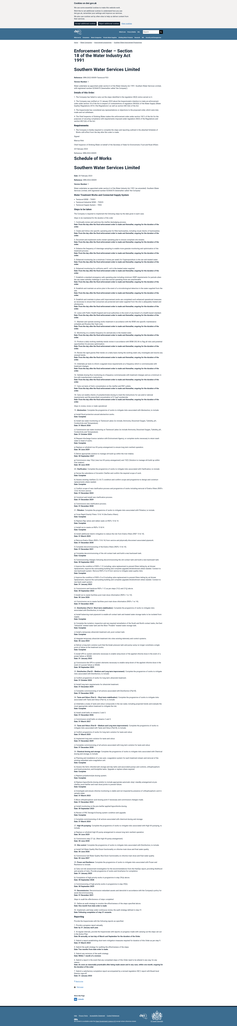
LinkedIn (81, 999)
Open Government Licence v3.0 (106, 1021)
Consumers (86, 37)
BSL (139, 32)
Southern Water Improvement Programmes (128, 42)
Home (76, 42)
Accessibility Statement (97, 1016)
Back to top (79, 981)
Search (146, 32)
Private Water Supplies (110, 37)
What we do (77, 37)
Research (137, 37)
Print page (80, 987)
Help (75, 1016)
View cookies (126, 23)
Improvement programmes (103, 42)
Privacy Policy (83, 1016)
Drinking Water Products (125, 37)
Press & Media (131, 32)
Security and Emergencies (153, 37)
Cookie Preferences (113, 1016)
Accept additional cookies (85, 24)
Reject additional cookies (109, 24)
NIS (143, 37)
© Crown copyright (157, 1021)
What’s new (122, 32)
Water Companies (96, 37)
